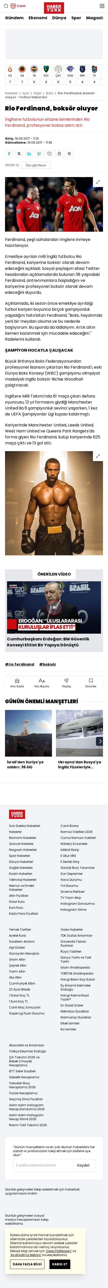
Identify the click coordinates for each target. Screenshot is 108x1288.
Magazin (95, 18)
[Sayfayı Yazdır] (59, 154)
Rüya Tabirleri (71, 951)
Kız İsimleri (68, 1029)
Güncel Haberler (21, 844)
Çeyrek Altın (17, 965)
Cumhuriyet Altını (22, 983)
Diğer (37, 93)
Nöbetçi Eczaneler (74, 844)
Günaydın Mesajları (24, 953)
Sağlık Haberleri (21, 868)
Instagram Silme (73, 909)
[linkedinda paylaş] (29, 154)
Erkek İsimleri (70, 1023)
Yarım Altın (17, 971)
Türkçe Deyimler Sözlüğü (27, 1051)
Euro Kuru (16, 907)
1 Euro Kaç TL (18, 1001)
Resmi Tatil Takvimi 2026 (28, 1125)
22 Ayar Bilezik (19, 989)
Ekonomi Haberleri (22, 838)
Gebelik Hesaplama (24, 1077)
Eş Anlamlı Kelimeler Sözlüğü (76, 987)
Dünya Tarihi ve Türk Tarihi (76, 959)
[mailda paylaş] (49, 154)
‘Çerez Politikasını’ (58, 1251)
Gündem (14, 18)
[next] (100, 741)
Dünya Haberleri (21, 862)
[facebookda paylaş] (9, 154)
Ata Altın (15, 977)
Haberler (11, 93)
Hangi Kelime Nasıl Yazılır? (75, 997)
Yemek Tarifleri (20, 929)
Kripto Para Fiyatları (23, 913)
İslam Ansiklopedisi (75, 967)
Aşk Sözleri (17, 947)
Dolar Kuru (17, 901)
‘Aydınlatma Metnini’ (25, 1255)
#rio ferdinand (19, 664)
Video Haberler (72, 929)
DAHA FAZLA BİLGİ (27, 1264)
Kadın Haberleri (20, 874)
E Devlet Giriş (70, 862)
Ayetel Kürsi (17, 935)
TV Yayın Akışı (71, 897)
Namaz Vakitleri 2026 (77, 832)
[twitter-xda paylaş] (19, 154)
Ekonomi (38, 18)
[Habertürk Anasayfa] (54, 7)
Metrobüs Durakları (75, 1011)
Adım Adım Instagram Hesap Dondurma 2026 (27, 1107)
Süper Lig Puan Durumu (26, 1013)
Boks (49, 93)
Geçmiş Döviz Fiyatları (26, 1099)
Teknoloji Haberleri (22, 880)
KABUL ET (60, 1264)
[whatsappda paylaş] (39, 154)
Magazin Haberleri (23, 850)
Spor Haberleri (19, 856)
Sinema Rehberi (73, 892)
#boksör (47, 664)
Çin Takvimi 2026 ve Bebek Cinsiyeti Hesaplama (24, 1061)
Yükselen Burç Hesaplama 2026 (22, 1085)
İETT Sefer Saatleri (22, 1071)
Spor (76, 18)
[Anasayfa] (17, 814)
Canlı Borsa (70, 826)
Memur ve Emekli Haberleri (21, 888)
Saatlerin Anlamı (22, 941)
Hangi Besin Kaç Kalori (78, 979)
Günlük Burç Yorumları (78, 868)
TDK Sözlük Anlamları (76, 935)
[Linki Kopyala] (69, 154)
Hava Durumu (71, 880)
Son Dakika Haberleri (24, 826)
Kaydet (83, 1165)
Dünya (59, 18)
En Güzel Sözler (72, 1005)
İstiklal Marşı (70, 850)
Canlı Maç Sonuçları (24, 1007)
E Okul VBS (68, 856)
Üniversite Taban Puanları (73, 943)
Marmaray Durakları (76, 1017)
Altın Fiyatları (18, 895)
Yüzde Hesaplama (23, 1093)
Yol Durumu (69, 886)
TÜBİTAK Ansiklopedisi (77, 973)
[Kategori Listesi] (102, 6)
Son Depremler (72, 874)
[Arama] (6, 6)
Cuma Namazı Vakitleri (78, 838)
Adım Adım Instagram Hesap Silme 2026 (26, 1117)
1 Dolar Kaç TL (19, 995)
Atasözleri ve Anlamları (26, 1045)
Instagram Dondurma (78, 903)
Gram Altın (17, 959)
